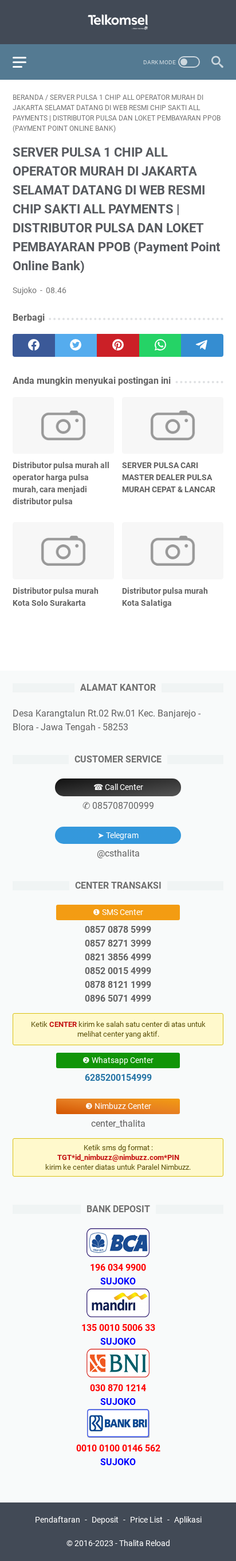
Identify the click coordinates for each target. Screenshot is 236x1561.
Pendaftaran (57, 1519)
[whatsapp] (160, 345)
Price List (146, 1519)
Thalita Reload (144, 1543)
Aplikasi (188, 1519)
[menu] (26, 62)
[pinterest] (118, 345)
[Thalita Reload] (118, 22)
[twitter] (76, 345)
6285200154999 (118, 1077)
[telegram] (202, 345)
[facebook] (34, 345)
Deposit (105, 1519)
